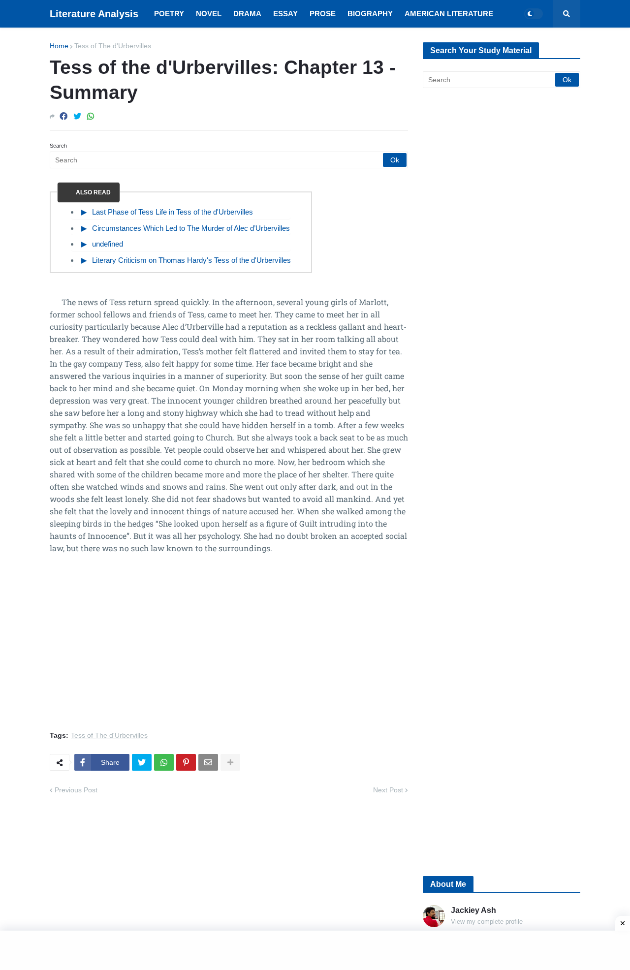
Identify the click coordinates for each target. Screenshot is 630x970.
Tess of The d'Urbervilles (112, 45)
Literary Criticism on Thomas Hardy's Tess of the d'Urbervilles (191, 260)
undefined (107, 244)
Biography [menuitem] (370, 13)
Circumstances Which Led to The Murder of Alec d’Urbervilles (191, 228)
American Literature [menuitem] (449, 13)
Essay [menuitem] (285, 13)
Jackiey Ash (473, 910)
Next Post (388, 790)
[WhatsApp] (90, 116)
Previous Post (76, 790)
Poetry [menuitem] (169, 13)
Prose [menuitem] (323, 13)
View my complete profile (487, 921)
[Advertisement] (229, 648)
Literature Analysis (94, 13)
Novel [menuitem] (208, 13)
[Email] (208, 762)
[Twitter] (77, 116)
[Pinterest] (186, 762)
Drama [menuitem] (247, 13)
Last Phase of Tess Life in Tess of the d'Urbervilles (172, 212)
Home (59, 45)
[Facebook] (63, 116)
